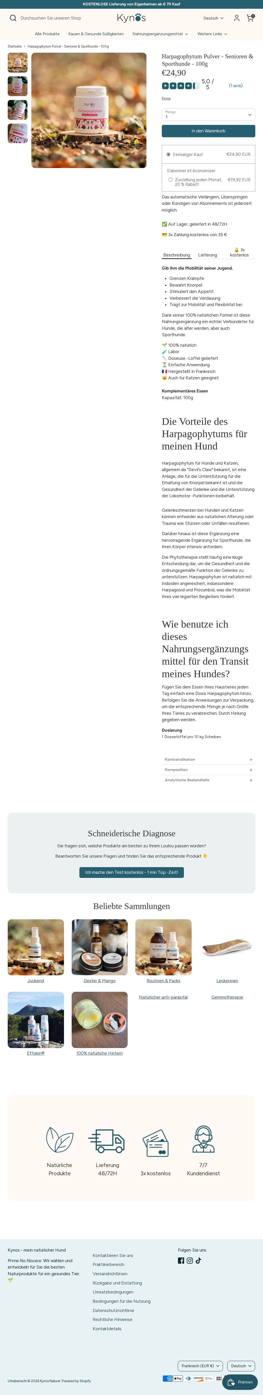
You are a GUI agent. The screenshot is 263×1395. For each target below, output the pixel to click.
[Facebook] (181, 1261)
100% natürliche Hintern (99, 1053)
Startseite (15, 46)
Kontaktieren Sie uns (113, 1255)
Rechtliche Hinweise (113, 1319)
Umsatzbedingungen (113, 1292)
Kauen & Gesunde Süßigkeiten (96, 33)
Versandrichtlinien (110, 1273)
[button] (208, 760)
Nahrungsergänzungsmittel (158, 33)
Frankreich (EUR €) (198, 1366)
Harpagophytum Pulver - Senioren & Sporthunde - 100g (68, 46)
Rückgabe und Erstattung (117, 1283)
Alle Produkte (47, 33)
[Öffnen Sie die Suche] (13, 18)
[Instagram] (190, 1261)
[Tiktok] (198, 1261)
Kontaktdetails (107, 1328)
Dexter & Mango (100, 980)
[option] (89, 112)
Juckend (35, 980)
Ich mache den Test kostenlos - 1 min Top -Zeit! (131, 872)
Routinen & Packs (163, 980)
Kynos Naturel (50, 1381)
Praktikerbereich (108, 1264)
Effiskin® (35, 1053)
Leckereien (227, 980)
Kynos (166, 98)
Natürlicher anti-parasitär (163, 997)
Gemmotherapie (227, 997)
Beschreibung (176, 255)
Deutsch (210, 18)
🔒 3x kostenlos (239, 252)
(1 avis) (236, 85)
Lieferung (207, 255)
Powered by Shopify (76, 1381)
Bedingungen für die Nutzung (122, 1301)
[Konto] (237, 18)
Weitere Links (210, 33)
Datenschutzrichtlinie (113, 1310)
